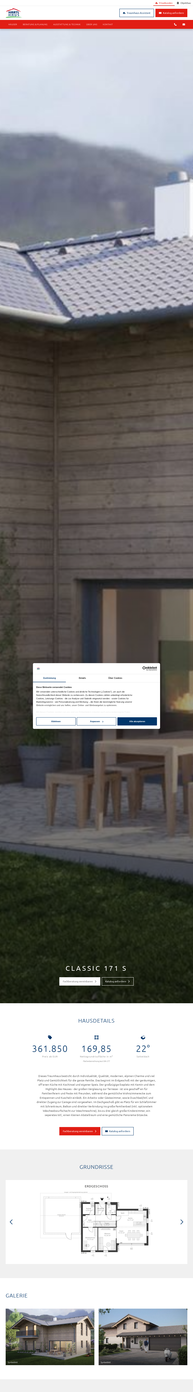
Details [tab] (82, 678)
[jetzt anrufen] (175, 24)
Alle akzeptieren (137, 721)
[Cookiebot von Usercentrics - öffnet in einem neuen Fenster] (144, 668)
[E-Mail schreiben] (183, 24)
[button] (13, 24)
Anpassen (95, 721)
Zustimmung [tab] (49, 678)
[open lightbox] (96, 1224)
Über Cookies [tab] (115, 678)
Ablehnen (56, 721)
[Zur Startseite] (50, 13)
